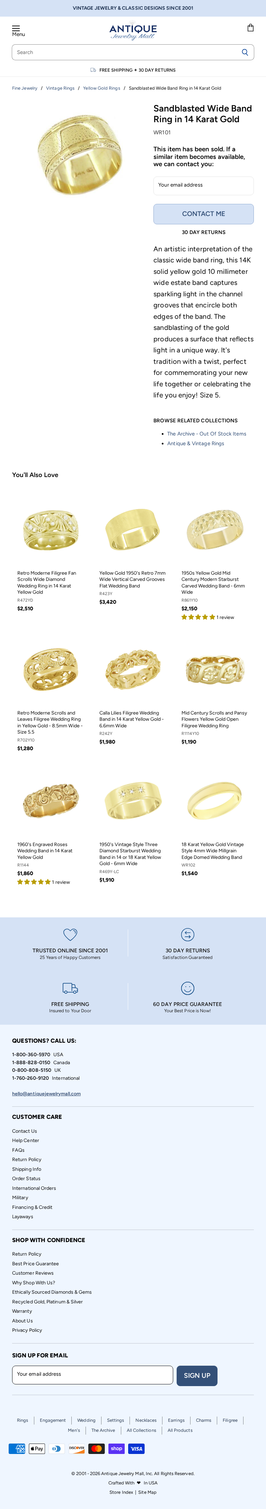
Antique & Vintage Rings (195, 443)
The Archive (103, 1430)
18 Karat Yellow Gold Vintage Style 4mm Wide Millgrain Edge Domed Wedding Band (212, 851)
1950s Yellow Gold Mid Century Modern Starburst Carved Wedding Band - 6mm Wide (213, 582)
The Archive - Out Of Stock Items (206, 434)
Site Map (147, 1492)
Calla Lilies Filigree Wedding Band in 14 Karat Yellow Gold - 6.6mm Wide (131, 719)
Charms (203, 1420)
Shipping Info (26, 1169)
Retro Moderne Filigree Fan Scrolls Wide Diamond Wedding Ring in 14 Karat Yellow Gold (46, 582)
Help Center (25, 1140)
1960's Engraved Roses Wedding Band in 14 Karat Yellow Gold (44, 851)
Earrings (176, 1420)
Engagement (53, 1420)
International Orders (34, 1188)
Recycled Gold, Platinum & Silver (47, 1302)
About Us (22, 1321)
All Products (180, 1430)
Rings (22, 1420)
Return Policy (26, 1159)
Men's (74, 1430)
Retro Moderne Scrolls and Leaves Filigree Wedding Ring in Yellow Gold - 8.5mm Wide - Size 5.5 (50, 722)
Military (20, 1198)
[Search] (245, 52)
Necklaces (146, 1420)
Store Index (121, 1492)
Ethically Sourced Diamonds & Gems (52, 1292)
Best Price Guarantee (35, 1264)
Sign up (197, 1376)
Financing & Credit (32, 1207)
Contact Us (24, 1131)
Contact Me (203, 214)
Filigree (230, 1420)
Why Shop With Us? (33, 1283)
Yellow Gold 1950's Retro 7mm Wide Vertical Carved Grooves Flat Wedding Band (132, 579)
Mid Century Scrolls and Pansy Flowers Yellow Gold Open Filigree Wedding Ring (214, 719)
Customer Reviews (33, 1273)
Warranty (22, 1311)
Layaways (22, 1217)
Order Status (26, 1179)
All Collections (141, 1430)
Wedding (86, 1420)
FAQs (18, 1150)
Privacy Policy (27, 1330)
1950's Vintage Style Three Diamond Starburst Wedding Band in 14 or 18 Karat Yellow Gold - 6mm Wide (130, 854)
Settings (115, 1420)
